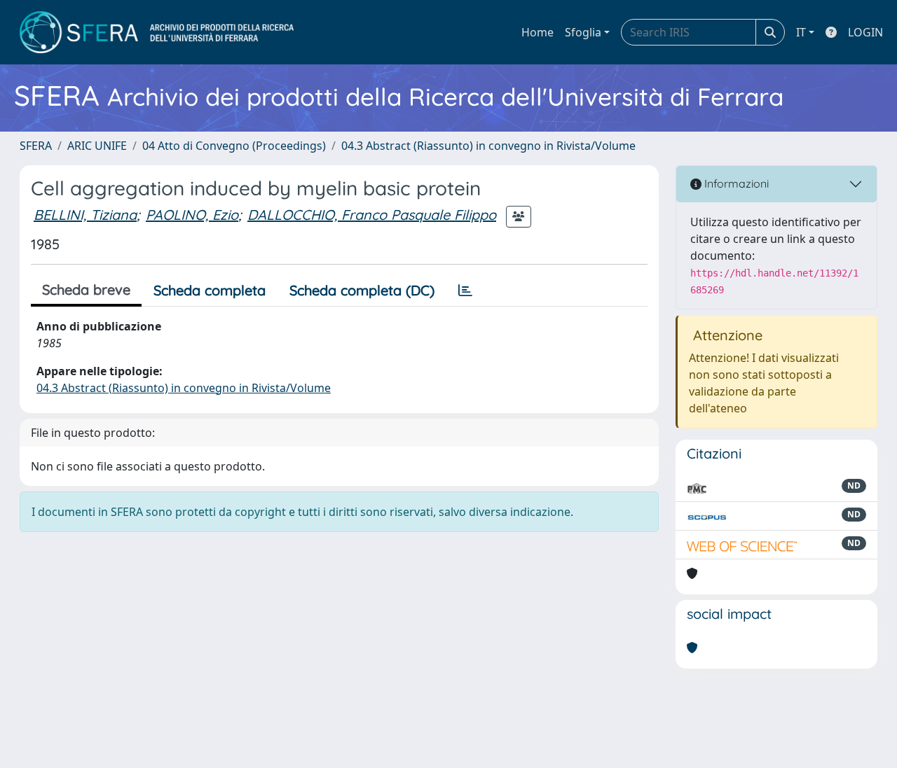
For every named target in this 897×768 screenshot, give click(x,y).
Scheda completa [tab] (209, 290)
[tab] (465, 290)
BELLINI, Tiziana (85, 214)
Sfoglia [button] (583, 32)
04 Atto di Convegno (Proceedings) (234, 145)
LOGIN (865, 32)
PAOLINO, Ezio (192, 214)
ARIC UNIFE (97, 145)
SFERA (36, 145)
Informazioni (735, 183)
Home (537, 32)
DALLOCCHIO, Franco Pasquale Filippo (371, 214)
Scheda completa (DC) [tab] (361, 290)
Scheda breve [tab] (86, 289)
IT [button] (801, 32)
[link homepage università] (156, 32)
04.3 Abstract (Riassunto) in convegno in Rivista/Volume (488, 145)
